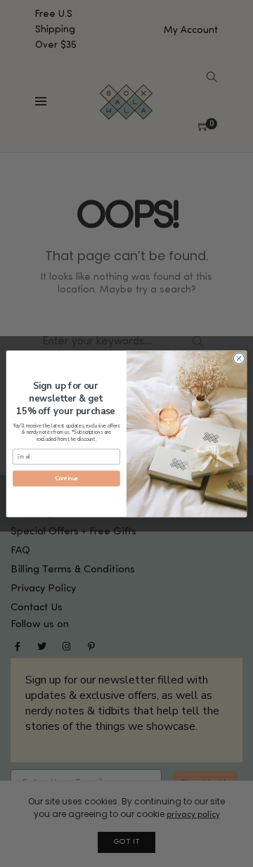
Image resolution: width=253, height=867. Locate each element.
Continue (66, 478)
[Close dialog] (238, 357)
